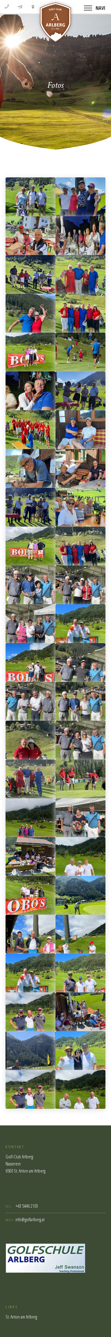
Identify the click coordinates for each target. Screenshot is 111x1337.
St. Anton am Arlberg (21, 1317)
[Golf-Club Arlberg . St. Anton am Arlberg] (55, 24)
